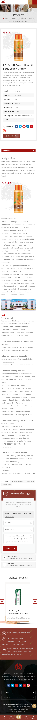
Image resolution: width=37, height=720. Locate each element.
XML (32, 704)
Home (6, 19)
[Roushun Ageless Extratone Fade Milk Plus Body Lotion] (18, 596)
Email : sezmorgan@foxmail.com (18, 633)
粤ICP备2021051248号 (23, 707)
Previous (2, 601)
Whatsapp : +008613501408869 (13, 644)
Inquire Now (12, 136)
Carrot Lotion (7, 485)
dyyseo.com (22, 712)
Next (35, 601)
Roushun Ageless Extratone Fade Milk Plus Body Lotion (18, 612)
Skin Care (13, 19)
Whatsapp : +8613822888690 (17, 641)
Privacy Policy (11, 707)
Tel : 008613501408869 (15, 638)
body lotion (30, 481)
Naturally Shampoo (17, 481)
